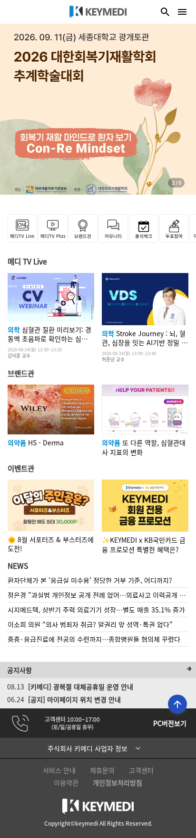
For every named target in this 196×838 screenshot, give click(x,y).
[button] (98, 748)
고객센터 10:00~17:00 (72, 719)
